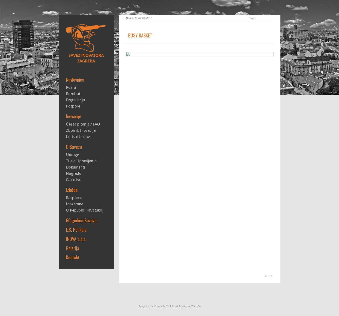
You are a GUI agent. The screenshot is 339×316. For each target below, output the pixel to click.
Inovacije (73, 116)
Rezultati (73, 94)
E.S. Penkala (76, 229)
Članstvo (73, 180)
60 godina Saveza (81, 220)
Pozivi (71, 87)
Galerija (72, 248)
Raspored (74, 198)
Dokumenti (75, 167)
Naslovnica (75, 79)
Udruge (72, 155)
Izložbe (72, 189)
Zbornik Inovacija (81, 130)
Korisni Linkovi (78, 137)
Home (129, 18)
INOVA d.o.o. (76, 238)
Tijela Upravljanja (81, 161)
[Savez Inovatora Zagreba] (86, 62)
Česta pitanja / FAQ (83, 124)
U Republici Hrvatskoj (84, 210)
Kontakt (73, 257)
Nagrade (73, 173)
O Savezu (74, 146)
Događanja (75, 100)
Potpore (73, 106)
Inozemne (74, 204)
